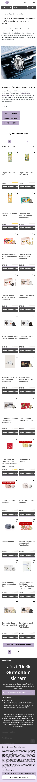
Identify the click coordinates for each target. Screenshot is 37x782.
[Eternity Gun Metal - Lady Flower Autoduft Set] (27, 607)
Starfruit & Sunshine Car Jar (9, 215)
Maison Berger (7, 95)
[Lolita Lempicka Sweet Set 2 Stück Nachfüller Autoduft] (10, 443)
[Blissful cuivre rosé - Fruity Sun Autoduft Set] (10, 238)
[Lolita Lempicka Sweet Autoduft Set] (27, 402)
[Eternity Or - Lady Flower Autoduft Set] (10, 607)
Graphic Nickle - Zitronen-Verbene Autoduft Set (25, 215)
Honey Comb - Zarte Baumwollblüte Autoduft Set (9, 379)
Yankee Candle (25, 93)
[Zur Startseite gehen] (7, 3)
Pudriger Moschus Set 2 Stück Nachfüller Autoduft (26, 584)
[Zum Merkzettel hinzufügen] (17, 152)
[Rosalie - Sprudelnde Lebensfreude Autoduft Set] (10, 402)
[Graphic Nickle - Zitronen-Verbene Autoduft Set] (27, 197)
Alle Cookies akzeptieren (19, 777)
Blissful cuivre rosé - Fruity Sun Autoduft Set (9, 256)
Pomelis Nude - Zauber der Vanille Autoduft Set (26, 379)
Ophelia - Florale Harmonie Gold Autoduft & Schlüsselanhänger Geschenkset (26, 257)
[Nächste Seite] (27, 141)
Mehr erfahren (18, 689)
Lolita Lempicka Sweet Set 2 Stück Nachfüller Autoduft (9, 461)
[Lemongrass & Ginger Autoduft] (27, 443)
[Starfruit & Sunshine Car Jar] (10, 197)
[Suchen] (25, 3)
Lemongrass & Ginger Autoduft (25, 460)
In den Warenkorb (10, 187)
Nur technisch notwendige (27, 773)
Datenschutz (5, 770)
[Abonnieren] (32, 692)
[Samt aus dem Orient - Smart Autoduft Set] (10, 320)
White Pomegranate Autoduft (26, 501)
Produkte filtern (20, 134)
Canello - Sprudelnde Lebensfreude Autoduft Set (27, 543)
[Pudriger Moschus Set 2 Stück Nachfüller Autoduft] (27, 566)
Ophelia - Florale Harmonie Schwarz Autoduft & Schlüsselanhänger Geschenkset (9, 298)
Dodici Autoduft (8, 541)
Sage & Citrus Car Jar (8, 174)
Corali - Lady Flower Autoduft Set (26, 296)
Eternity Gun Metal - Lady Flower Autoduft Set (26, 625)
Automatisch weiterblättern (18, 645)
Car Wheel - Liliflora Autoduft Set (26, 337)
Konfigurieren (10, 773)
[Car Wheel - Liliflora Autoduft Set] (27, 320)
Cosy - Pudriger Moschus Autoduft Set (9, 584)
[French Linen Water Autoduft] (10, 484)
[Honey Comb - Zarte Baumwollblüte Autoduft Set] (10, 361)
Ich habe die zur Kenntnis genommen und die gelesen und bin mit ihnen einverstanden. (19, 704)
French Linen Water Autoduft (9, 501)
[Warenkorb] (34, 3)
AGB (27, 705)
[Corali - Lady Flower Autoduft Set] (27, 279)
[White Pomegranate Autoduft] (27, 484)
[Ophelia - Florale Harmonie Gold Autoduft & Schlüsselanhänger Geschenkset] (27, 238)
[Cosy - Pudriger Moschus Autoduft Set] (10, 566)
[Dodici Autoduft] (10, 525)
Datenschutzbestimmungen (18, 703)
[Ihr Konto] (29, 3)
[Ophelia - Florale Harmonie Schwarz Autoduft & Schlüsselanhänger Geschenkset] (10, 279)
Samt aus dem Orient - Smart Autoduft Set (10, 337)
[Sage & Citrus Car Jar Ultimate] (27, 157)
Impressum (13, 770)
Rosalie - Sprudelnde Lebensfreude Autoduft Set (10, 420)
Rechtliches (7, 738)
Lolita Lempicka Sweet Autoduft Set (26, 419)
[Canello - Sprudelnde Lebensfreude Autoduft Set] (27, 525)
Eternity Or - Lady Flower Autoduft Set (9, 624)
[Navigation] (3, 3)
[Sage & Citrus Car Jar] (10, 157)
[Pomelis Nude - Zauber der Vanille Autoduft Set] (27, 361)
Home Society (10, 123)
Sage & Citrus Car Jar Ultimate (25, 174)
